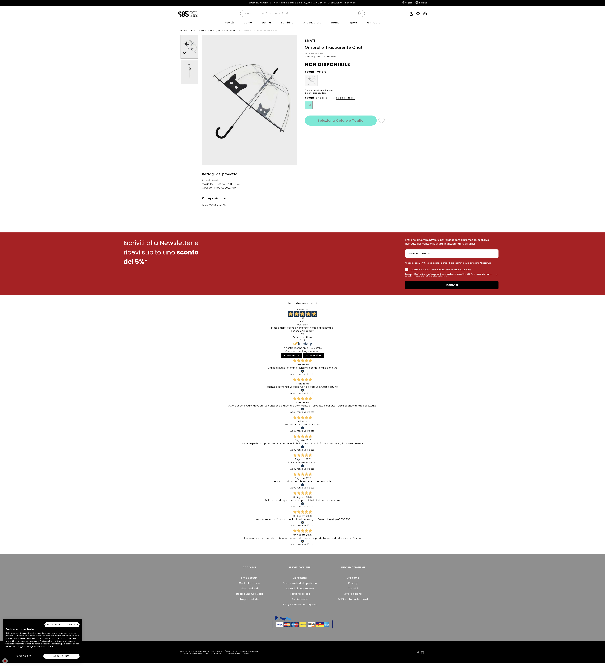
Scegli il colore (315, 72)
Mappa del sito (249, 599)
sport (353, 22)
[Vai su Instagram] (422, 652)
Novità (229, 22)
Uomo (248, 22)
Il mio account (249, 578)
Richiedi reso (300, 599)
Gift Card (373, 22)
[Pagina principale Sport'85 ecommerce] (188, 13)
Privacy (353, 583)
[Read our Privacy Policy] (496, 275)
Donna (266, 22)
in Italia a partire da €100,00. (302, 3)
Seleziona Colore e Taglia (341, 120)
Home (184, 30)
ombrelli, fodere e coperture (224, 30)
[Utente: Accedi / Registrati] (411, 13)
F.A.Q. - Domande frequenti (299, 604)
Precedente (291, 355)
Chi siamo (353, 578)
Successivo (313, 355)
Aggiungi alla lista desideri (381, 120)
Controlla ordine (249, 583)
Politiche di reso (300, 594)
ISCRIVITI (452, 285)
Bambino (287, 22)
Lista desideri (249, 588)
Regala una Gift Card (249, 594)
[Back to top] (599, 649)
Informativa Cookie (43, 646)
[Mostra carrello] (425, 13)
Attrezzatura (312, 22)
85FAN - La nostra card (353, 599)
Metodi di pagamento (300, 588)
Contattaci (300, 578)
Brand (335, 22)
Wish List (418, 14)
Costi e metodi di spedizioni (300, 583)
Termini (353, 588)
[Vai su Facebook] (418, 652)
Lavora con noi (353, 594)
